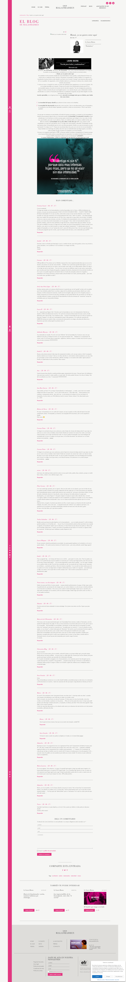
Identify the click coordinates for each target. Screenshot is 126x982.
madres (60, 875)
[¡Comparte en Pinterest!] (67, 870)
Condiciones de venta (38, 968)
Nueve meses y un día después (46, 582)
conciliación (55, 875)
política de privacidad (57, 971)
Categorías (95, 20)
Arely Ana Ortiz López (43, 286)
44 (66, 910)
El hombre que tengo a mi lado (94, 907)
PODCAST (83, 6)
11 (96, 910)
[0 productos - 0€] (113, 3)
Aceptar (97, 976)
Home (33, 7)
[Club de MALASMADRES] (65, 8)
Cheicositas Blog (42, 649)
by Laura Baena (90, 42)
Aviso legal (117, 979)
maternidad (73, 875)
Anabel (39, 241)
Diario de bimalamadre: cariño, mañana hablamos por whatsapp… (34, 895)
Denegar (108, 976)
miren (39, 470)
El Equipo (42, 941)
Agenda (41, 946)
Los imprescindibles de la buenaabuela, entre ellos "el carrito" (63, 895)
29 (63, 32)
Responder (40, 232)
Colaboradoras (105, 20)
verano (79, 875)
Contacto (56, 946)
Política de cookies (101, 979)
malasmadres (23, 15)
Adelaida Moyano (42, 332)
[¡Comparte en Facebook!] (62, 870)
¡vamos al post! (29, 910)
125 (36, 910)
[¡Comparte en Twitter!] (64, 870)
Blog (90, 6)
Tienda (47, 7)
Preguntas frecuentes (38, 962)
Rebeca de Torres (42, 409)
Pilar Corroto (41, 486)
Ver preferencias (119, 976)
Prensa (55, 944)
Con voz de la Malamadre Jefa (93, 940)
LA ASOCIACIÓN (57, 941)
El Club (40, 7)
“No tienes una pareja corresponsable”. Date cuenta (94, 948)
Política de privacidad (109, 979)
